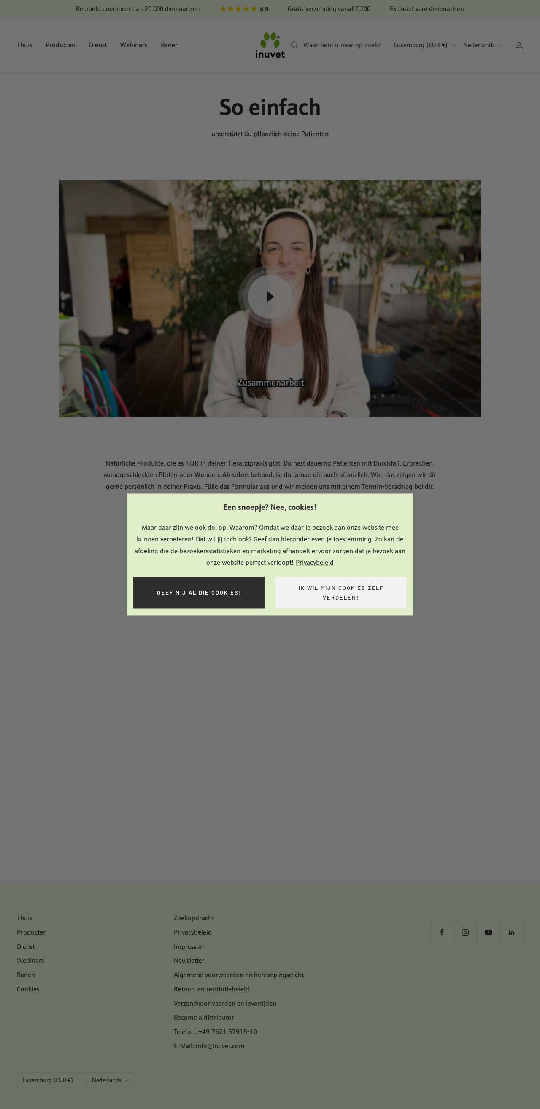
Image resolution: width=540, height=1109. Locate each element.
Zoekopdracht (194, 918)
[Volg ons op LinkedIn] (511, 932)
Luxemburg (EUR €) (421, 44)
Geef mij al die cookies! (199, 592)
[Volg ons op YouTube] (488, 932)
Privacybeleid (315, 563)
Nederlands (479, 44)
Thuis (24, 45)
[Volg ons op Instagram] (465, 932)
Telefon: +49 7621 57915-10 (215, 1032)
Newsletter (189, 960)
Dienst (98, 45)
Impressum (190, 946)
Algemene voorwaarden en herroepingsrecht (239, 975)
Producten (61, 45)
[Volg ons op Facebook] (442, 932)
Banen (170, 45)
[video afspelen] (270, 297)
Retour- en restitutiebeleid (211, 989)
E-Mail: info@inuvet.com (209, 1046)
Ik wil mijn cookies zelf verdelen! (341, 592)
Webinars (133, 45)
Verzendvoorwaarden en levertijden (225, 1003)
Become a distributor (204, 1017)
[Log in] (519, 45)
